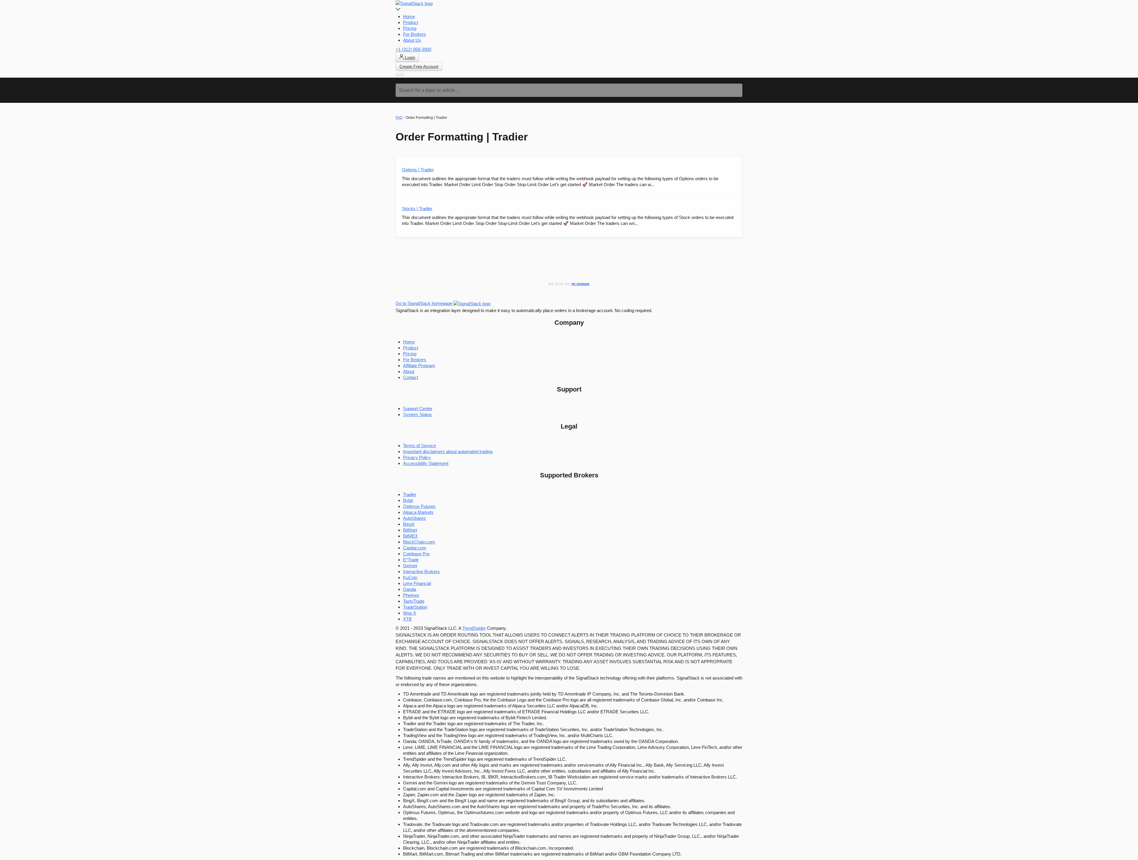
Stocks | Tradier (417, 208)
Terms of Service (419, 445)
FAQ (399, 118)
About (408, 371)
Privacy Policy (417, 457)
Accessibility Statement (425, 463)
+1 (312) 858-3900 (413, 49)
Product (410, 22)
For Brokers (414, 34)
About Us (412, 40)
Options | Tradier (418, 169)
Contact (410, 377)
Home (409, 16)
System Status (417, 414)
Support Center (417, 408)
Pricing (409, 28)
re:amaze (580, 284)
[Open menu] (399, 74)
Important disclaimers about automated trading (448, 451)
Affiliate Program (419, 365)
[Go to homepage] (414, 3)
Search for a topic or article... (428, 90)
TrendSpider (474, 628)
